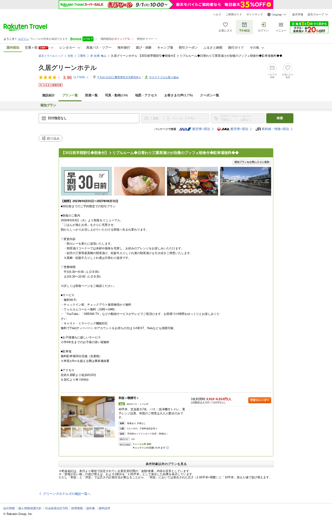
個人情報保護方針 (30, 508)
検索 (280, 118)
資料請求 (104, 508)
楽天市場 (297, 14)
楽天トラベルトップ (51, 55)
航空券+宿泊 (201, 129)
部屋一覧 (91, 95)
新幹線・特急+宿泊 (275, 129)
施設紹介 (48, 95)
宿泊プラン (48, 105)
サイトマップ (254, 14)
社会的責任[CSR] (56, 508)
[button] (112, 411)
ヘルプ (217, 14)
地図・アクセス (146, 95)
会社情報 (9, 508)
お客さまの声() (178, 95)
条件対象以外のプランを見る (166, 464)
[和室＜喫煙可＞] (88, 411)
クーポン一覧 (209, 95)
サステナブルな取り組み (164, 77)
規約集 (90, 508)
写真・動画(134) (116, 95)
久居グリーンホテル (68, 67)
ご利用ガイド (234, 14)
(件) (79, 77)
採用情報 (77, 508)
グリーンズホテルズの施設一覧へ (67, 493)
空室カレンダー (259, 400)
